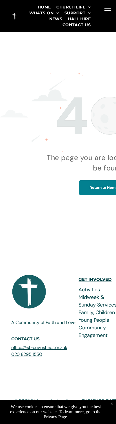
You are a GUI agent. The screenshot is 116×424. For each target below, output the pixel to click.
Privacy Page (55, 416)
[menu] (107, 8)
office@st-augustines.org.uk (39, 347)
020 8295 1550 (26, 354)
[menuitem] (44, 7)
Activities (89, 289)
